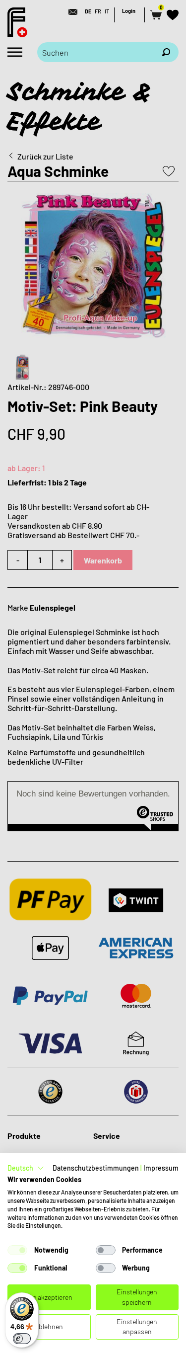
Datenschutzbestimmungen (96, 1168)
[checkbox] (17, 1250)
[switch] (22, 1338)
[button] (25, 1168)
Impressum (161, 1168)
